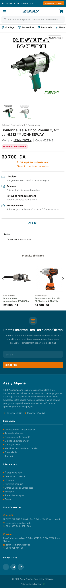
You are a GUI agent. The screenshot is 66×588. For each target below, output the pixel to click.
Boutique (9, 491)
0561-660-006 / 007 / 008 (18, 526)
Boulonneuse (55, 38)
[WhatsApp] (13, 567)
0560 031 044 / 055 (15, 548)
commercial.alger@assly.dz (18, 523)
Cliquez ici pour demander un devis (33, 164)
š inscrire (11, 364)
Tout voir (9, 456)
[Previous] (7, 65)
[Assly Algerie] (31, 11)
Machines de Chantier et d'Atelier (21, 448)
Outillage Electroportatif (13, 125)
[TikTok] (21, 567)
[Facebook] (6, 567)
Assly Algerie (26, 579)
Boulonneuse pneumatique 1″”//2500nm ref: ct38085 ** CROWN (17, 300)
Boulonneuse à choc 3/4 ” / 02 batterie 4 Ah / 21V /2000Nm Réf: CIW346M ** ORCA (48, 300)
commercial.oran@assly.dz (18, 545)
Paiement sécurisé (14, 484)
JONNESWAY (22, 140)
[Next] (59, 65)
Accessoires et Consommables (20, 429)
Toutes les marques (14, 495)
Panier (8, 499)
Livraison (9, 480)
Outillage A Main (13, 444)
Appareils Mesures (14, 433)
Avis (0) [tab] (32, 222)
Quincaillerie (11, 452)
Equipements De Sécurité (17, 437)
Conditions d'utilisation (16, 476)
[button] (4, 11)
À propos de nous (13, 472)
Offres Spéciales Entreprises (19, 487)
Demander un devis (53, 3)
